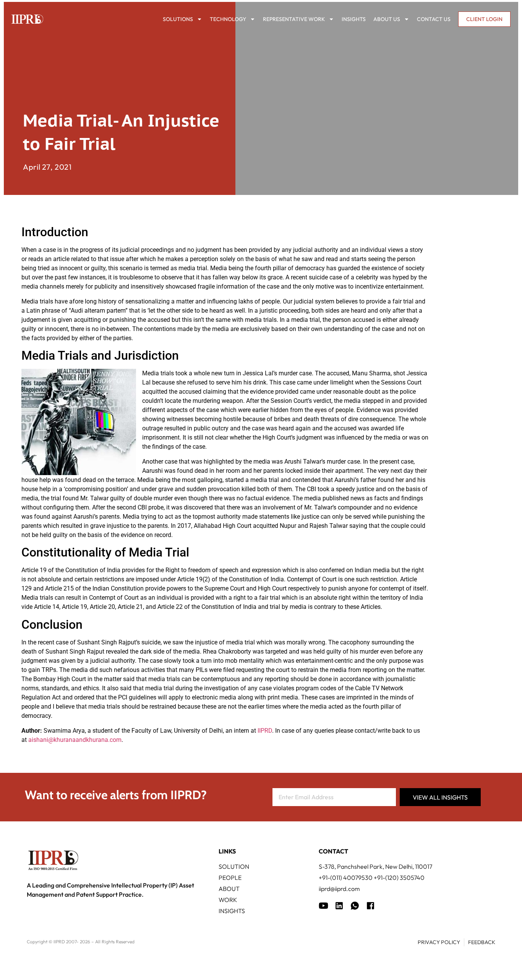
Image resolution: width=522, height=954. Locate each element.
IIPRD (265, 730)
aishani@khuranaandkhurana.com (75, 739)
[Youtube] (323, 905)
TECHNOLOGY (228, 19)
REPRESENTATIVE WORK (294, 19)
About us (386, 19)
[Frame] (355, 905)
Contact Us (434, 19)
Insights (354, 19)
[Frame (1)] (339, 905)
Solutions (178, 19)
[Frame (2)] (370, 905)
